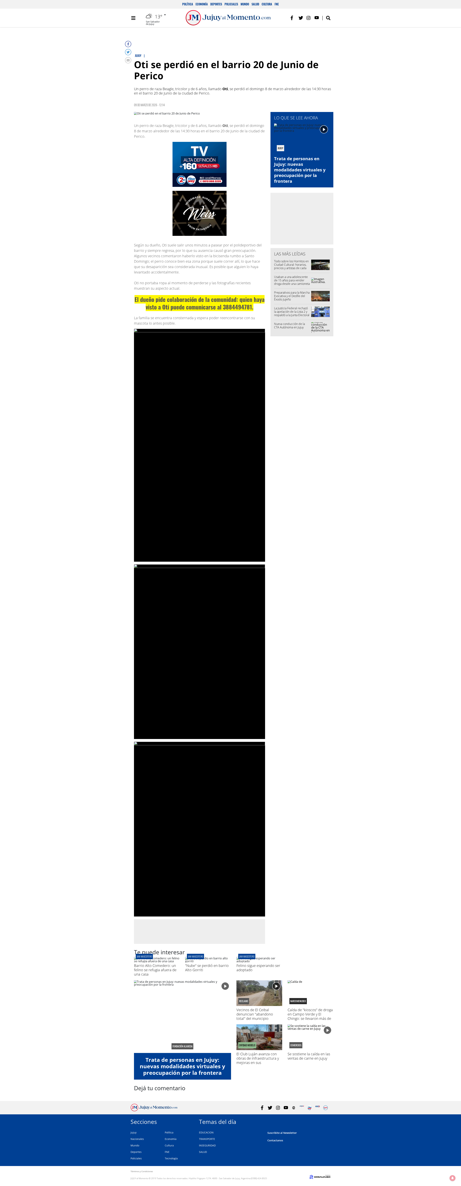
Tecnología (171, 1158)
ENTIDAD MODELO (247, 1045)
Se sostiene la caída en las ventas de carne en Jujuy (309, 1056)
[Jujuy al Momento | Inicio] (326, 1121)
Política (187, 4)
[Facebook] (128, 44)
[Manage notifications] (452, 1178)
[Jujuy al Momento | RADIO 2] (317, 1108)
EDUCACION (206, 1132)
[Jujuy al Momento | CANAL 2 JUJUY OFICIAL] (294, 1108)
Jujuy (133, 1132)
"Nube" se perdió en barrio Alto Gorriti (207, 967)
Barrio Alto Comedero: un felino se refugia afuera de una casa (155, 970)
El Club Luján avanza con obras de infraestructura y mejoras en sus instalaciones (257, 1060)
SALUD (203, 1152)
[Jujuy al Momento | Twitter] (301, 18)
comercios (295, 1045)
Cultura (267, 4)
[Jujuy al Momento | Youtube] (316, 18)
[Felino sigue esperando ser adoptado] (259, 961)
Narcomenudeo (298, 1001)
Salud (255, 4)
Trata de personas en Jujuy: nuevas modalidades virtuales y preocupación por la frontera (300, 170)
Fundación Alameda (183, 1046)
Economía (202, 4)
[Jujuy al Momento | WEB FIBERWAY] (309, 1108)
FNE (277, 4)
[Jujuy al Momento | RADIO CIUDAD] (325, 1108)
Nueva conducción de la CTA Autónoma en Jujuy (289, 325)
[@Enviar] (128, 60)
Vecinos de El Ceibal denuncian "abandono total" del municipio (254, 1014)
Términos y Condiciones (142, 1171)
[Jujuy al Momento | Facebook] (293, 18)
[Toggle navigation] (133, 18)
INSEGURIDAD (207, 1145)
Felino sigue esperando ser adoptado (258, 967)
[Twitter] (128, 52)
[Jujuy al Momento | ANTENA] (301, 1108)
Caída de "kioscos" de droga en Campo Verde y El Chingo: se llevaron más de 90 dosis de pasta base (310, 1016)
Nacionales (137, 1139)
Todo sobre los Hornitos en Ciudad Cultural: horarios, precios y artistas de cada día (291, 266)
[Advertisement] (200, 931)
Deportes (216, 4)
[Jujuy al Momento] (154, 1110)
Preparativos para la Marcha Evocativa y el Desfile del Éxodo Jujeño (292, 296)
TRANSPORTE (207, 1139)
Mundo (245, 4)
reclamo (243, 1001)
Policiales (231, 4)
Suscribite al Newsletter (282, 1133)
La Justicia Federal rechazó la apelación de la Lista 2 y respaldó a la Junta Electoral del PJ (291, 313)
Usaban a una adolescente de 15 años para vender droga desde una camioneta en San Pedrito (292, 282)
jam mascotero (144, 956)
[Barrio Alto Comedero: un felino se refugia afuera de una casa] (157, 961)
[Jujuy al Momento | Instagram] (308, 18)
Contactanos (275, 1140)
